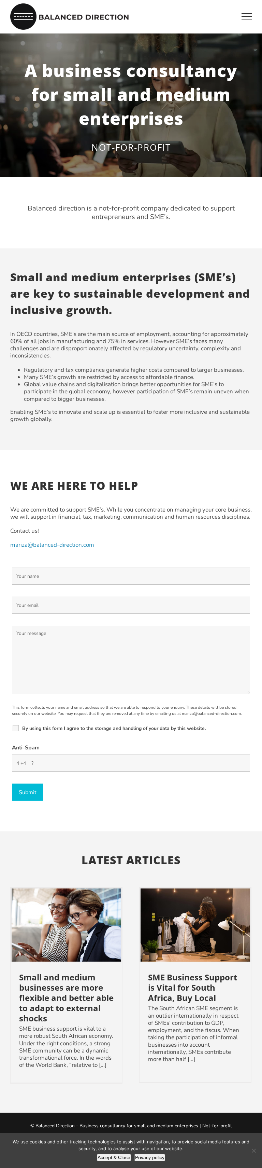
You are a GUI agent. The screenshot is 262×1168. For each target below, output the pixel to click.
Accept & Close (114, 1157)
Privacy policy (149, 1157)
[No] (253, 1150)
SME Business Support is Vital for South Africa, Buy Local (195, 925)
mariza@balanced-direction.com (52, 545)
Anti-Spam (26, 747)
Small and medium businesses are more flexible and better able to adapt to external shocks (66, 925)
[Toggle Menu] (247, 16)
